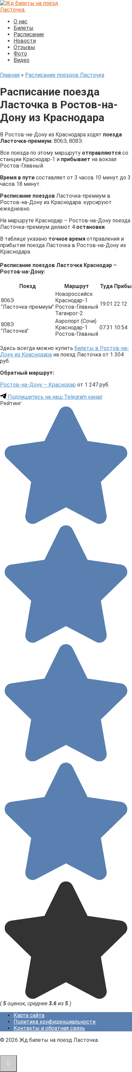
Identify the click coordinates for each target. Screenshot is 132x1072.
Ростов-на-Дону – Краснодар (38, 384)
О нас (20, 21)
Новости (25, 41)
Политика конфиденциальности (54, 1022)
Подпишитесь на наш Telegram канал (54, 397)
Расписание (29, 34)
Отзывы (24, 47)
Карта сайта (29, 1015)
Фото (20, 53)
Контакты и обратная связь (49, 1028)
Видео (21, 60)
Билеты (24, 28)
